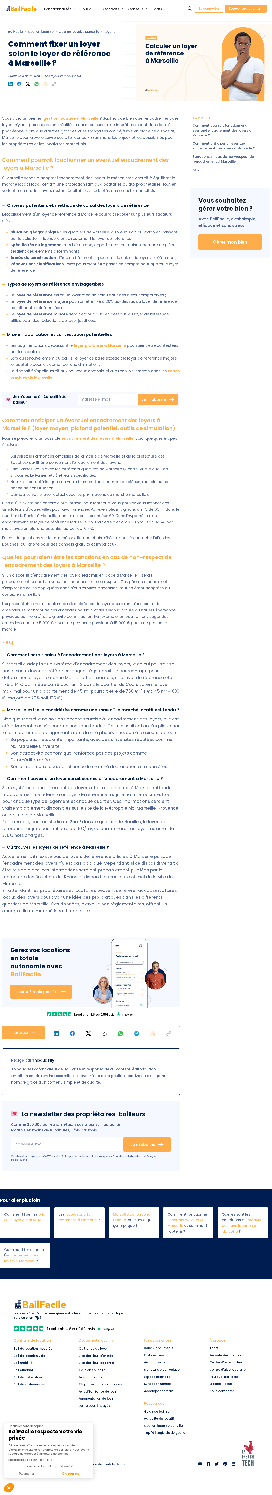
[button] (54, 84)
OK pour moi (71, 1473)
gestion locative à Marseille (71, 118)
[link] (60, 1014)
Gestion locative (41, 32)
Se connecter (209, 8)
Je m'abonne (154, 399)
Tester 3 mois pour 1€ (37, 991)
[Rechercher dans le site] (190, 8)
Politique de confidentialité (79, 1156)
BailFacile (15, 32)
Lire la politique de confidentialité (30, 1460)
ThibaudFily (43, 1060)
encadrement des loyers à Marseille (97, 438)
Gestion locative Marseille (79, 32)
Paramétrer (26, 1473)
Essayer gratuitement (245, 8)
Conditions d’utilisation (127, 1156)
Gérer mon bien (230, 242)
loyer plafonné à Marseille (100, 345)
